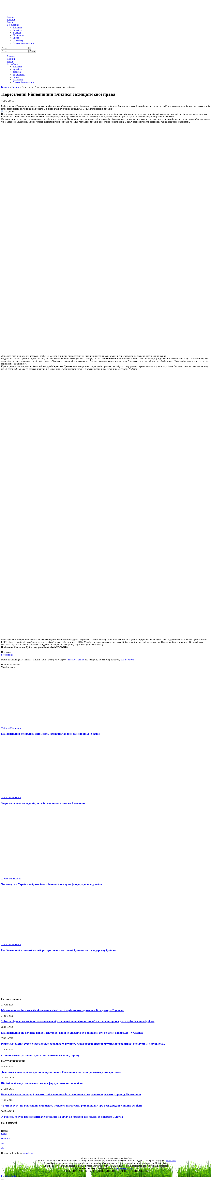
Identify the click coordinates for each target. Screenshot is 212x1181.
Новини (11, 19)
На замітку (18, 40)
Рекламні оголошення (23, 43)
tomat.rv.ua (171, 1160)
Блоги (10, 22)
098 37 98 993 (127, 659)
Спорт (16, 38)
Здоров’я (17, 32)
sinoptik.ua (28, 1153)
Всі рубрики (13, 25)
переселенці (7, 655)
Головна (11, 17)
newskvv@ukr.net (76, 659)
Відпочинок (19, 35)
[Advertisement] (106, 975)
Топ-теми (17, 27)
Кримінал (17, 30)
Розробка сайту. (8, 1176)
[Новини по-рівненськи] (37, 12)
